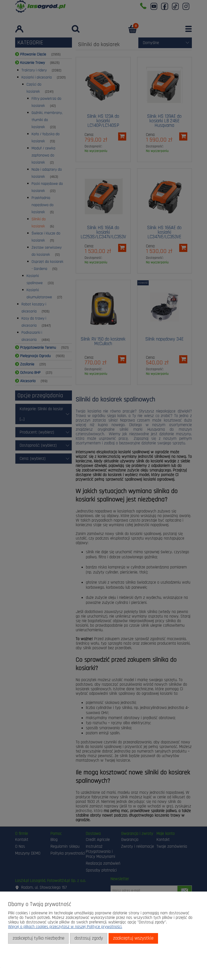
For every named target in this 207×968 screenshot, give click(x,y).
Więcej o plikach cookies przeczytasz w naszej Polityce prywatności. (65, 927)
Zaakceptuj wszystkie (133, 938)
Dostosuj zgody (88, 938)
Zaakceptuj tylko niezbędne (38, 938)
